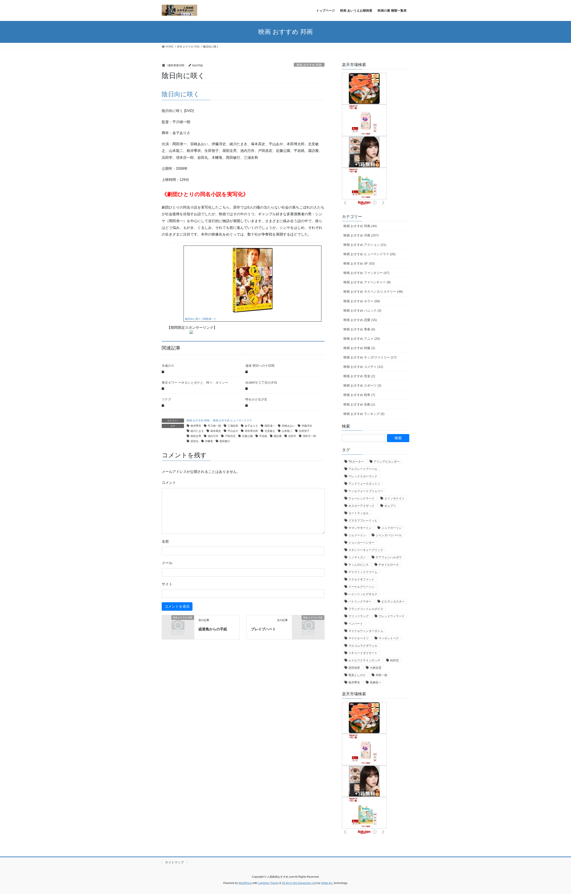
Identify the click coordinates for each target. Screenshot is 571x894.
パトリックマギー (360, 601)
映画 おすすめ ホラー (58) (361, 301)
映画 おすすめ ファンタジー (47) (366, 273)
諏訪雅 (278, 436)
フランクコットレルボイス (365, 608)
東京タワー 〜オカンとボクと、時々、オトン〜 (195, 382)
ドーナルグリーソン (361, 586)
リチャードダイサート (362, 653)
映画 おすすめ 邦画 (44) (360, 226)
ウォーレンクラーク (361, 498)
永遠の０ (168, 365)
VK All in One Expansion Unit (299, 883)
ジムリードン (357, 535)
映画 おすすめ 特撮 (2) (359, 348)
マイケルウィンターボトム (365, 631)
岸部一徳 (381, 675)
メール (167, 563)
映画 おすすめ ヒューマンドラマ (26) (369, 254)
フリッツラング (358, 616)
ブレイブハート (263, 629)
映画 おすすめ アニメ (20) (361, 338)
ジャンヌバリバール (389, 535)
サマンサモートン (360, 528)
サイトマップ (174, 862)
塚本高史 (215, 431)
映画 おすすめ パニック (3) (362, 310)
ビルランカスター (393, 601)
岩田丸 (194, 441)
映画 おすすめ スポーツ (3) (362, 385)
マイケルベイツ (358, 638)
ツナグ (166, 399)
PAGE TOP (554, 863)
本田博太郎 (251, 431)
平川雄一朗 (214, 425)
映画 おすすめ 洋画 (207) (361, 235)
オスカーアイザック (361, 505)
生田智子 (304, 431)
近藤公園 (247, 436)
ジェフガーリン (391, 528)
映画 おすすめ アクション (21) (364, 244)
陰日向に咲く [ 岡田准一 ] (200, 319)
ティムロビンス (358, 564)
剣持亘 (394, 660)
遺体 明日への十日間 (259, 365)
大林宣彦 (375, 667)
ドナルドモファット (361, 579)
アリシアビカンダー (387, 461)
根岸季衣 (195, 425)
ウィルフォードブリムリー (365, 491)
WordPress (245, 883)
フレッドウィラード (392, 616)
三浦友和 (233, 425)
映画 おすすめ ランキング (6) (364, 414)
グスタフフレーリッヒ (362, 520)
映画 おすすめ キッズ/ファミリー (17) (370, 357)
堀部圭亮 (195, 436)
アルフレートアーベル (362, 469)
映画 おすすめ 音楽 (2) (359, 376)
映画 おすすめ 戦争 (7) (359, 395)
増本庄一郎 (309, 436)
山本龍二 (287, 431)
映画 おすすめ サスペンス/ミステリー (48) (373, 291)
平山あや (233, 431)
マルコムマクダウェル (362, 645)
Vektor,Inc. (327, 883)
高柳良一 (375, 682)
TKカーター (356, 461)
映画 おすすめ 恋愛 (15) (360, 320)
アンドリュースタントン (364, 483)
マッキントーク (389, 638)
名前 (165, 541)
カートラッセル (358, 513)
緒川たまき (197, 431)
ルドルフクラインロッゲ (364, 660)
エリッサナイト (394, 498)
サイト (167, 584)
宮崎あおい (288, 425)
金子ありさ (251, 425)
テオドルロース (389, 564)
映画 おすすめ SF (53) (359, 263)
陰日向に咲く (181, 94)
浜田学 (292, 436)
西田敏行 (224, 441)
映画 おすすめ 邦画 (309, 64)
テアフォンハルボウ (389, 557)
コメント (169, 482)
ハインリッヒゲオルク (362, 594)
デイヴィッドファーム (362, 572)
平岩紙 (263, 436)
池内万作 (213, 436)
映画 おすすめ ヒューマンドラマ (232, 420)
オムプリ (390, 505)
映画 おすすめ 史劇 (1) (359, 404)
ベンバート (355, 623)
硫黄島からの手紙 (213, 629)
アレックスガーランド (362, 476)
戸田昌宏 (230, 436)
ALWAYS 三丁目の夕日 (261, 382)
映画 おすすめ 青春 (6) (359, 329)
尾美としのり (357, 675)
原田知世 (354, 667)
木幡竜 (209, 441)
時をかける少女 (256, 399)
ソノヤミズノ (357, 557)
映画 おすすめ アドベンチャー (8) (367, 282)
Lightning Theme (268, 883)
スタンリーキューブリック (365, 550)
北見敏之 (270, 431)
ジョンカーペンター (361, 542)
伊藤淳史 (307, 425)
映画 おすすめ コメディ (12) (363, 366)
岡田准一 (270, 425)
